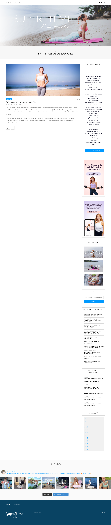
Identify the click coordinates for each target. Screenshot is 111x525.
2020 (86, 430)
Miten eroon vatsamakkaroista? (21, 102)
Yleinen (20, 104)
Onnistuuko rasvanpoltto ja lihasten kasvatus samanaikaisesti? (92, 326)
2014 (86, 446)
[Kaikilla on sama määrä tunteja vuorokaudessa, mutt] (62, 483)
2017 (86, 438)
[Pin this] (28, 128)
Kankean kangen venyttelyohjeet (93, 393)
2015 (86, 444)
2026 (86, 418)
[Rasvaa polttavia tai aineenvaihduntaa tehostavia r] (6, 483)
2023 (86, 421)
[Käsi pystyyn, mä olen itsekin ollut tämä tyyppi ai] (77, 483)
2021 (86, 427)
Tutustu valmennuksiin (94, 150)
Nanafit (18, 2)
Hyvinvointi (9, 104)
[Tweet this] (20, 128)
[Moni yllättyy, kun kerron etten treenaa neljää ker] (20, 483)
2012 (86, 449)
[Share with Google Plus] (24, 128)
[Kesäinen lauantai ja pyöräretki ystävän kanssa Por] (34, 483)
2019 (86, 432)
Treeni (15, 104)
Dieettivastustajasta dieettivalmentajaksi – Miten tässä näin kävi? (92, 352)
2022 (86, 424)
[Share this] (16, 128)
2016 (86, 441)
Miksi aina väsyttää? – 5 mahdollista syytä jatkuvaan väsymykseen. (92, 321)
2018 (86, 435)
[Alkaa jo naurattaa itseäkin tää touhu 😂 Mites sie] (48, 483)
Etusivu (9, 2)
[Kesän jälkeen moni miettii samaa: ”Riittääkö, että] (91, 483)
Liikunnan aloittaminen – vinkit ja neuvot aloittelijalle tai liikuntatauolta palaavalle (93, 332)
